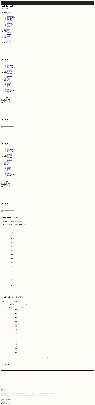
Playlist (8, 36)
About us (9, 38)
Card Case (9, 19)
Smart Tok (9, 25)
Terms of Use (3, 389)
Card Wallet (9, 23)
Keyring (8, 26)
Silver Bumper (10, 14)
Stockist (9, 41)
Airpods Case (10, 24)
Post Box (9, 34)
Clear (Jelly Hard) (11, 17)
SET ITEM (6, 30)
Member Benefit (11, 40)
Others (8, 27)
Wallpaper (9, 35)
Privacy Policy (3, 390)
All (7, 13)
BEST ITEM (7, 29)
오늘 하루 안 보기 (5, 403)
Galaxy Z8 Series (11, 20)
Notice (5, 42)
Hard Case (9, 18)
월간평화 (9, 32)
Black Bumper (10, 16)
